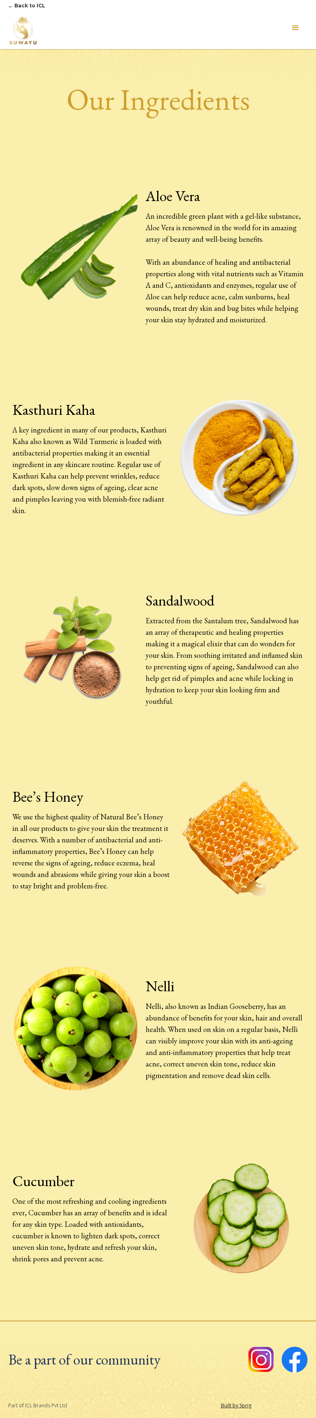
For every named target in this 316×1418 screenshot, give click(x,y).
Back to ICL (26, 5)
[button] (295, 28)
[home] (22, 30)
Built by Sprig (236, 1405)
